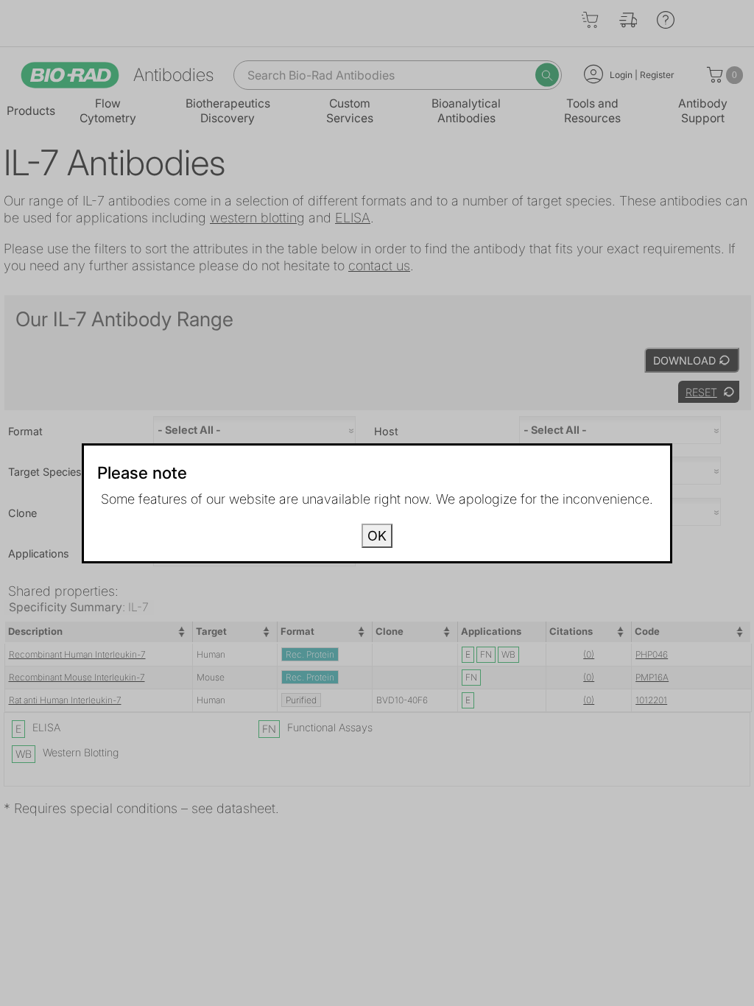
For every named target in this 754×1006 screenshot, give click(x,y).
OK (377, 536)
